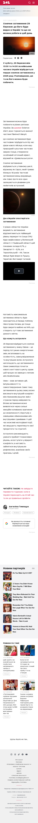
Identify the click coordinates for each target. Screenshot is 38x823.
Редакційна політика (19, 782)
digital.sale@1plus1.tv (19, 809)
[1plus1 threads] (15, 754)
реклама (19, 762)
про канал (19, 759)
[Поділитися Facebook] (18, 58)
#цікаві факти (28, 512)
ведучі (19, 771)
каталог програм (19, 766)
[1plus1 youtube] (26, 754)
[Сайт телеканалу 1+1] (6, 3)
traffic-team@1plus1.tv (19, 814)
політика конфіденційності (19, 777)
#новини (17, 512)
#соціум (7, 512)
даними (17, 128)
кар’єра (19, 768)
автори (19, 773)
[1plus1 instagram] (11, 754)
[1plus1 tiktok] (19, 754)
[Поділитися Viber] (21, 58)
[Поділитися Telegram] (15, 58)
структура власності (19, 775)
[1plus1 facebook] (22, 754)
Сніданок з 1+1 (25, 653)
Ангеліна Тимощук (19, 506)
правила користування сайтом (19, 780)
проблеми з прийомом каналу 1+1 (19, 764)
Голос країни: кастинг (9, 8)
